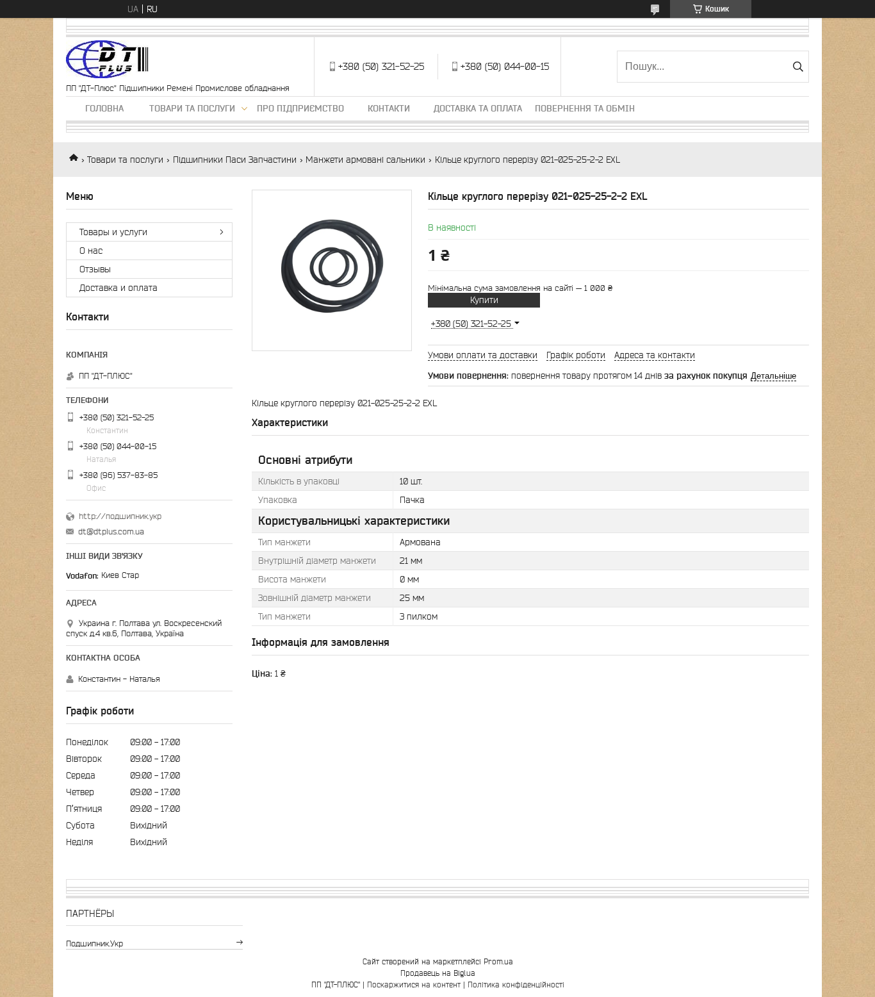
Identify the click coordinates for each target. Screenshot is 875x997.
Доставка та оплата (478, 108)
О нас (90, 250)
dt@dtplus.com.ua (111, 531)
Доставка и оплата (118, 288)
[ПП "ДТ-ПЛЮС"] (107, 60)
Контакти (389, 108)
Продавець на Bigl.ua (437, 973)
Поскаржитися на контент (414, 984)
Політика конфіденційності (516, 984)
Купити (484, 300)
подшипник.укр (94, 943)
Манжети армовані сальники (365, 159)
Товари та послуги (192, 108)
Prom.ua (498, 961)
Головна (104, 108)
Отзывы (95, 269)
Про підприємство (300, 108)
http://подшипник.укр (120, 516)
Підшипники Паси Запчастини (235, 159)
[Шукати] (798, 67)
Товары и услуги (113, 232)
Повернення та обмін (585, 108)
